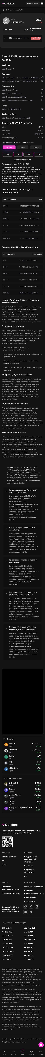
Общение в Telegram (11, 893)
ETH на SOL (29, 944)
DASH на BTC (7, 955)
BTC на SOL (29, 955)
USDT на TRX (7, 947)
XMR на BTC (29, 947)
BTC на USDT (29, 940)
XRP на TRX (29, 951)
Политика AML (30, 897)
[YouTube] (25, 912)
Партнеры (28, 866)
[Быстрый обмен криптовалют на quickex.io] (8, 3)
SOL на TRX (7, 940)
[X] (31, 912)
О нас (4, 864)
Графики (9, 147)
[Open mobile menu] (42, 3)
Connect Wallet (32, 3)
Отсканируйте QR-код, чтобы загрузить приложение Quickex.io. (11, 909)
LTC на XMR (29, 932)
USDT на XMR (29, 928)
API (25, 876)
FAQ (3, 860)
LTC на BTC (29, 959)
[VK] (37, 906)
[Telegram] (31, 906)
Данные (36, 147)
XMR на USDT (7, 932)
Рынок (23, 147)
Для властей (29, 901)
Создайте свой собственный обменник (30, 859)
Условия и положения (33, 887)
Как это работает (9, 856)
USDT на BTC (7, 959)
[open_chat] (41, 1044)
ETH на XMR (29, 936)
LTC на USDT (7, 944)
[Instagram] (25, 906)
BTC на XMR (7, 928)
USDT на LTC (7, 936)
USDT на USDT (8, 951)
